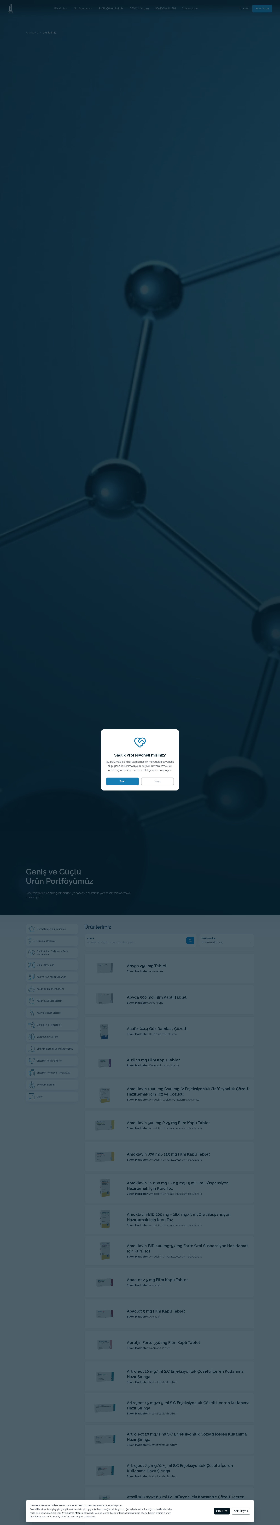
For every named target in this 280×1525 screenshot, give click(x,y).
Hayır (157, 781)
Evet (122, 781)
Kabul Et (222, 1511)
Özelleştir (241, 1511)
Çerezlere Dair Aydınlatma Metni (63, 1513)
